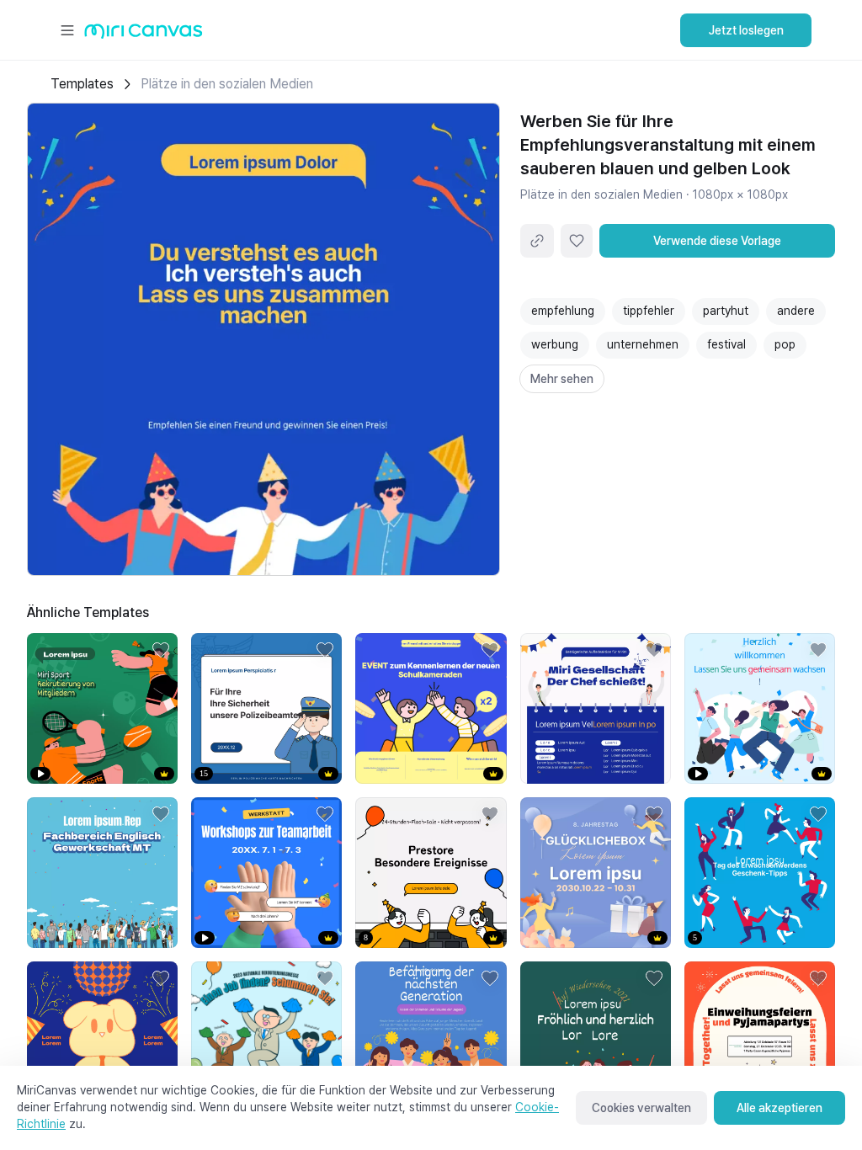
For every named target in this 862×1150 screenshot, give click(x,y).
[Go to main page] (143, 35)
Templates (82, 84)
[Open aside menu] (67, 30)
